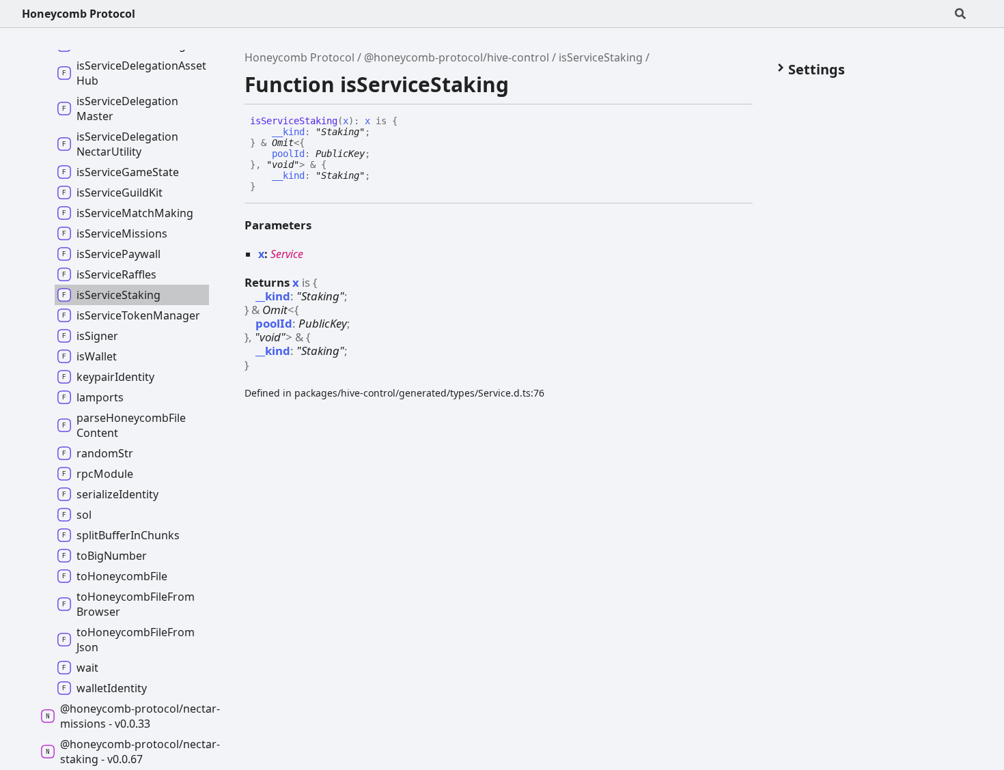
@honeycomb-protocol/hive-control (456, 57)
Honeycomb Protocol (78, 13)
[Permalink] (265, 187)
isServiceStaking (601, 57)
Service (286, 253)
